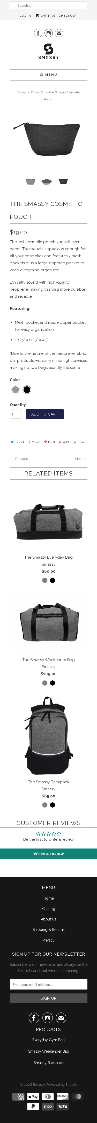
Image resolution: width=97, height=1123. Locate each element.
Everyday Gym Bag (48, 1040)
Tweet (19, 442)
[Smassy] (49, 53)
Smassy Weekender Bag (48, 1051)
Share (36, 442)
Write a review (48, 853)
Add (66, 442)
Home (48, 898)
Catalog (48, 909)
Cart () (47, 15)
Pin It (51, 442)
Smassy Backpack (49, 1063)
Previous (21, 459)
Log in (25, 15)
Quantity (18, 405)
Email (81, 442)
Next (79, 459)
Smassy (39, 1085)
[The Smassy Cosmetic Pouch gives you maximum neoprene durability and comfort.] (48, 140)
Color (15, 380)
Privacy (49, 940)
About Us (48, 919)
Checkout (68, 15)
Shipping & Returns (49, 929)
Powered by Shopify (61, 1085)
